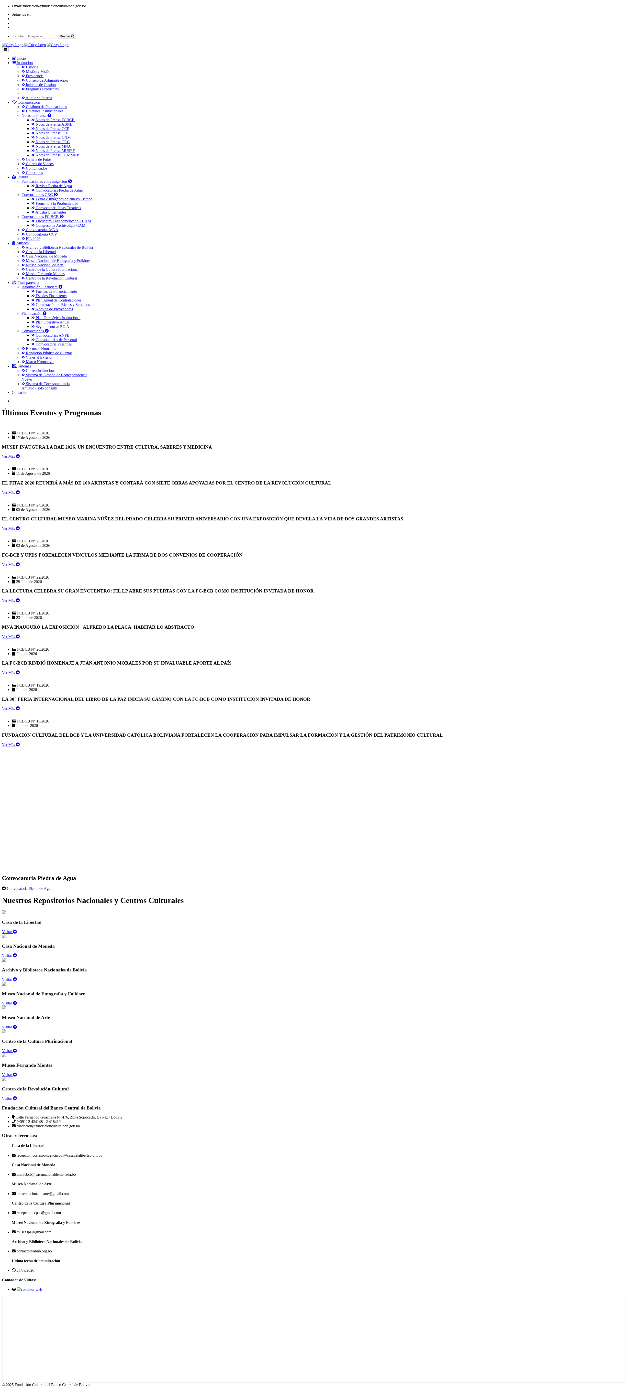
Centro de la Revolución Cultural (51, 278)
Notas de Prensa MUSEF (55, 151)
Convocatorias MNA (41, 230)
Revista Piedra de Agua (53, 186)
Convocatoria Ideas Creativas (58, 208)
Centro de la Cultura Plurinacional (51, 269)
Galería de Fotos (38, 159)
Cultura (22, 177)
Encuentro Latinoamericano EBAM (63, 221)
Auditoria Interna (38, 98)
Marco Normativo (39, 362)
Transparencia (28, 282)
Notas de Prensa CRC (52, 142)
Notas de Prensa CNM (53, 137)
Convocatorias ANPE (52, 335)
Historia (31, 67)
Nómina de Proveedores (54, 309)
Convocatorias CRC (38, 195)
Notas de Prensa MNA (53, 146)
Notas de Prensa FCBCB (55, 120)
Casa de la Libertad (40, 252)
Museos (22, 243)
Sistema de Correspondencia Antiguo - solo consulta (46, 386)
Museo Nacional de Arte (44, 265)
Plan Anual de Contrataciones (58, 300)
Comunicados (36, 168)
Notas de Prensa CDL (52, 133)
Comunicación (28, 102)
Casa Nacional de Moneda (46, 256)
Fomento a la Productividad (56, 203)
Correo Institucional (40, 370)
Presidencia (34, 76)
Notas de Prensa (34, 115)
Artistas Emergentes (50, 212)
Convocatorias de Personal (56, 340)
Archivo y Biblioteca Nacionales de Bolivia (59, 247)
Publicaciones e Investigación (45, 181)
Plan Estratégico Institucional (57, 318)
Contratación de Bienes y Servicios (62, 304)
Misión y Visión (38, 71)
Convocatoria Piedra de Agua (29, 888)
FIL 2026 (32, 239)
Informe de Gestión (40, 85)
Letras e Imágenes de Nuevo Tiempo (63, 199)
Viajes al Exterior (39, 357)
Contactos (19, 392)
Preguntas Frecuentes (42, 89)
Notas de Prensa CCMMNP (57, 155)
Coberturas (34, 173)
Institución (24, 63)
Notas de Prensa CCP (52, 129)
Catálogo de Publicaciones (46, 107)
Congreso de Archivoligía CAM (60, 225)
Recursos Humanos (40, 348)
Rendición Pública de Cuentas (48, 353)
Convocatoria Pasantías (53, 344)
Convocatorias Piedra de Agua (59, 190)
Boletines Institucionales (44, 111)
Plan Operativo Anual (52, 322)
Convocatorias (33, 331)
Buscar (65, 36)
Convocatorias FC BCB (41, 217)
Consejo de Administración (46, 80)
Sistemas (24, 366)
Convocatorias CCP (41, 234)
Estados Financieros (51, 296)
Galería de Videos (39, 164)
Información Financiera (40, 287)
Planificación (32, 313)
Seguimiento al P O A (52, 326)
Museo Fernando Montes (45, 274)
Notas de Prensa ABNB (54, 124)
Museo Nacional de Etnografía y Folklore (57, 260)
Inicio (21, 58)
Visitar (7, 932)
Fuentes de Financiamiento (56, 291)
